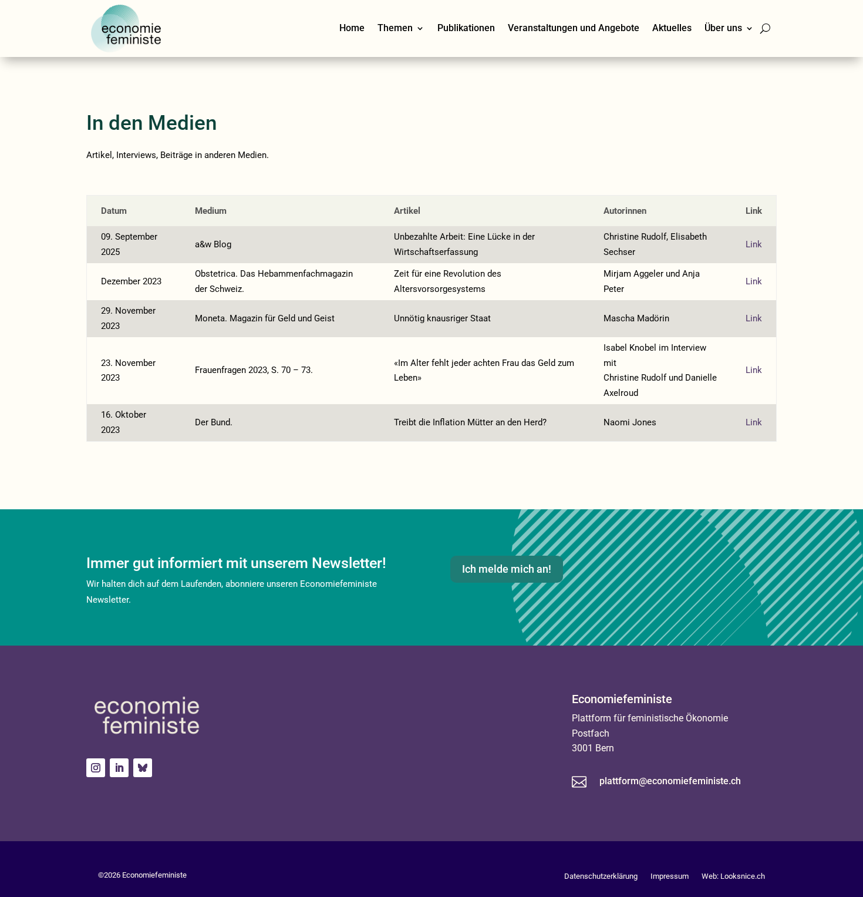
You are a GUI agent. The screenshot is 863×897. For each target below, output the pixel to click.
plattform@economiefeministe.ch (670, 781)
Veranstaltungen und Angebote (573, 27)
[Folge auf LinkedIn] (119, 767)
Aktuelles (672, 27)
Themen (395, 27)
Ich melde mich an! (506, 569)
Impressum (669, 876)
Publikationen (466, 27)
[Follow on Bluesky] (142, 767)
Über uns (723, 27)
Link (754, 244)
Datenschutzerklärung (601, 876)
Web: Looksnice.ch (733, 876)
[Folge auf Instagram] (95, 767)
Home (352, 27)
